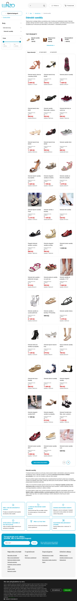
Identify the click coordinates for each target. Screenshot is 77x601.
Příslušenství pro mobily (47, 555)
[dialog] (38, 590)
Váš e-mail (8, 542)
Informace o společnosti (30, 557)
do (14, 44)
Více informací (11, 597)
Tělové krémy (45, 557)
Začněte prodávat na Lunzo (66, 557)
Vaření (43, 562)
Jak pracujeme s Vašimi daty (50, 543)
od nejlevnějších (43, 52)
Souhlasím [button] (67, 590)
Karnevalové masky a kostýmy (49, 560)
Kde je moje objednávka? (13, 557)
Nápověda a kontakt (12, 555)
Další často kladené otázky (14, 560)
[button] (26, 599)
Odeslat (34, 543)
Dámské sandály (8, 31)
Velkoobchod (63, 560)
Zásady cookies (11, 569)
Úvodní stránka (6, 17)
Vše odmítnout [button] (56, 590)
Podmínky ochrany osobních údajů (14, 565)
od (4, 44)
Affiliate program (64, 555)
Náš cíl (26, 555)
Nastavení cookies (12, 571)
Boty (31, 13)
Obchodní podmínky (12, 562)
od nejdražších (53, 52)
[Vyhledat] (44, 5)
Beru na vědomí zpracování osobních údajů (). (49, 543)
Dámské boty (38, 13)
